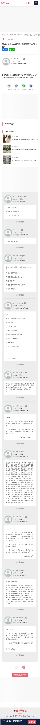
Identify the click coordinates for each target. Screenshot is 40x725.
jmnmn (18, 230)
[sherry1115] (8, 306)
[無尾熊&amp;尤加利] (6, 62)
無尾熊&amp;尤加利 (20, 59)
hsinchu (18, 451)
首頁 (3, 35)
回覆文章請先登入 (20, 675)
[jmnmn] (8, 233)
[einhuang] (8, 258)
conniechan (19, 196)
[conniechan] (8, 199)
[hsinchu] (8, 454)
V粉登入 (28, 3)
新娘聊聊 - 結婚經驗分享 (14, 35)
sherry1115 (19, 303)
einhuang (19, 255)
